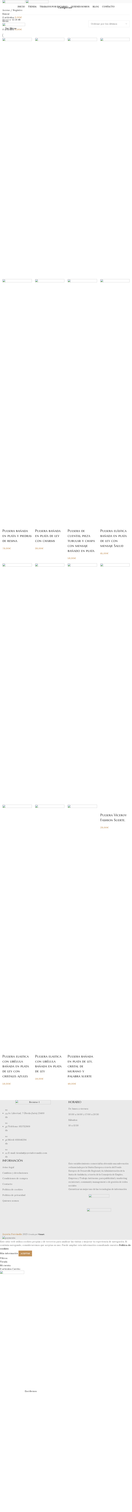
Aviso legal (8, 1167)
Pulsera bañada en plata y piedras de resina (17, 536)
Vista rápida (15, 524)
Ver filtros (10, 28)
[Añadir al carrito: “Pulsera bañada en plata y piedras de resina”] (6, 524)
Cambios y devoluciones (15, 1172)
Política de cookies (12, 1189)
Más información (9, 1253)
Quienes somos (10, 1200)
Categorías (65, 7)
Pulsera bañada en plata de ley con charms (48, 536)
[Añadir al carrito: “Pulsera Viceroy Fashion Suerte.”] (104, 809)
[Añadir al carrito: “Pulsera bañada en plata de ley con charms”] (39, 524)
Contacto (7, 1184)
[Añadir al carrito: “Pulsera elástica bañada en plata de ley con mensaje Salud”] (104, 524)
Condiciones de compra (15, 1178)
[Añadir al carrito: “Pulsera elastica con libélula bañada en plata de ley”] (39, 1050)
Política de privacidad (13, 1195)
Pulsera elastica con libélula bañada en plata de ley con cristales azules (15, 1066)
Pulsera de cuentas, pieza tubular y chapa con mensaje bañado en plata (81, 541)
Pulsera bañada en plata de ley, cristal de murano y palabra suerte (80, 1066)
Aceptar (25, 1253)
